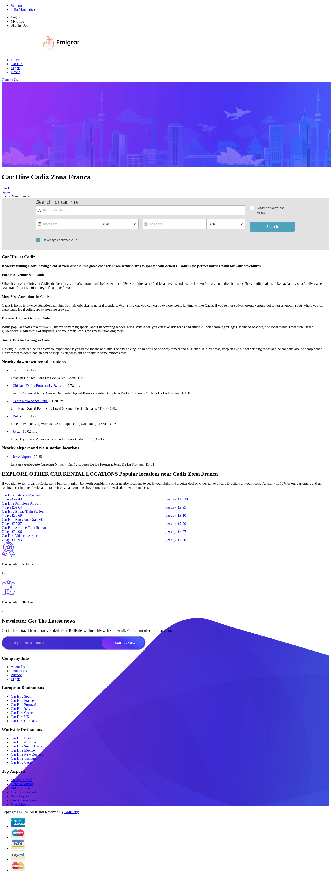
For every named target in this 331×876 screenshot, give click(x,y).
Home (15, 60)
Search (272, 226)
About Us (18, 667)
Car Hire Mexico (23, 750)
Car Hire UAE (21, 762)
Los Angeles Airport (25, 800)
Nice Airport (20, 804)
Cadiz (17, 370)
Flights (15, 68)
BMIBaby (71, 812)
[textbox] (140, 210)
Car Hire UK (20, 717)
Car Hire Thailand (24, 758)
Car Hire (17, 64)
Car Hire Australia (24, 742)
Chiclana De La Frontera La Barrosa (39, 385)
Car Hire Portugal (23, 704)
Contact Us (10, 79)
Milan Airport (20, 788)
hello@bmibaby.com (25, 9)
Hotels (15, 72)
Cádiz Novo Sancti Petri (30, 401)
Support (16, 5)
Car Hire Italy (20, 709)
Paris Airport (20, 796)
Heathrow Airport (23, 792)
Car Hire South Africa (26, 746)
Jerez (17, 431)
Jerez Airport (22, 457)
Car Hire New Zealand (27, 754)
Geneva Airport (22, 784)
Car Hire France (22, 700)
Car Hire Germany (24, 721)
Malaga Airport (21, 780)
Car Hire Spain (21, 696)
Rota (16, 416)
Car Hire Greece (22, 713)
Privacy (16, 675)
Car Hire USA (21, 738)
